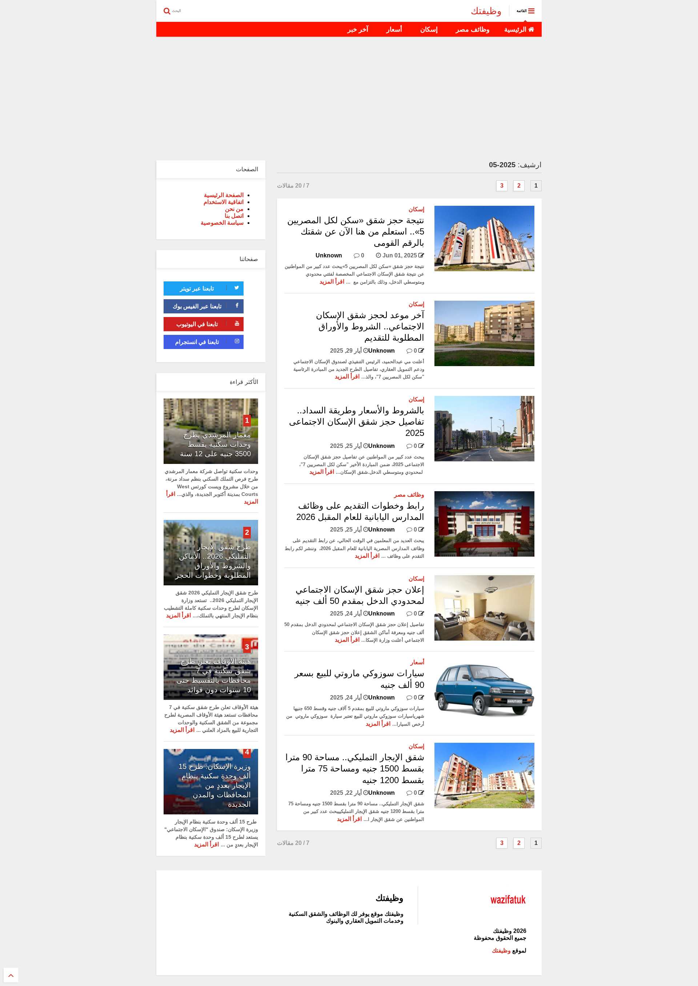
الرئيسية (516, 29)
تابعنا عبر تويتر (197, 288)
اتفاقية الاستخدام (224, 202)
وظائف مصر (473, 29)
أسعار (394, 29)
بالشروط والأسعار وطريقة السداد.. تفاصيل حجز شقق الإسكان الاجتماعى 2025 (356, 421)
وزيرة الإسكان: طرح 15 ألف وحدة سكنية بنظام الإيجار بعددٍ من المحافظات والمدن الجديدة (214, 785)
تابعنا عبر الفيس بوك (197, 306)
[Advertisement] (349, 98)
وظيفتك (486, 10)
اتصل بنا (234, 216)
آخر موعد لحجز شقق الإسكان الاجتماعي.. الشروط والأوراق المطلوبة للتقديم (370, 326)
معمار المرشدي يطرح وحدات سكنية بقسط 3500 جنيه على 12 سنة (215, 444)
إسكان (429, 29)
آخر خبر (358, 29)
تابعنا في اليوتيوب (197, 324)
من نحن (234, 209)
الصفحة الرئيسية (224, 195)
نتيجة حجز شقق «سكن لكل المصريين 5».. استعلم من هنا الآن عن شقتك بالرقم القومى (355, 231)
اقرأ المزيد (332, 281)
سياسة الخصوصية (222, 223)
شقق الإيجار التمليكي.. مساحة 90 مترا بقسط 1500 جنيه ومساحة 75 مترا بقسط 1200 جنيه (354, 768)
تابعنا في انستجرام (197, 342)
